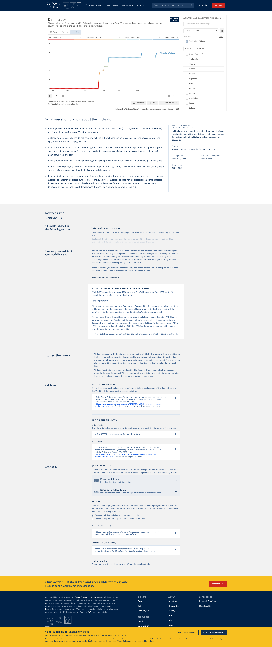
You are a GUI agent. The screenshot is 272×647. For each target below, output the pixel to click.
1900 (57, 96)
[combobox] (173, 5)
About (139, 5)
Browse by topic (95, 5)
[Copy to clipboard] (172, 398)
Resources (126, 5)
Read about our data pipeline (104, 278)
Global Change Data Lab (85, 597)
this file (174, 334)
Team (170, 616)
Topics (140, 601)
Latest (115, 5)
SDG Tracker (143, 626)
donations (83, 636)
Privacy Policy (122, 641)
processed (191, 149)
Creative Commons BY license (116, 373)
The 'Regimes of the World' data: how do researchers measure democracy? (149, 109)
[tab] (54, 32)
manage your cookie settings (142, 641)
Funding (171, 611)
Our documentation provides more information (125, 509)
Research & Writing (207, 601)
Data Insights (143, 611)
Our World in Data (53, 5)
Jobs (170, 620)
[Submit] (190, 5)
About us (172, 601)
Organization (174, 606)
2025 (175, 96)
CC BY (75, 104)
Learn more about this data (83, 101)
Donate (218, 5)
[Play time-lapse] (50, 96)
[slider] (63, 96)
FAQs (89, 612)
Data (108, 5)
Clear (221, 36)
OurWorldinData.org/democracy (60, 104)
